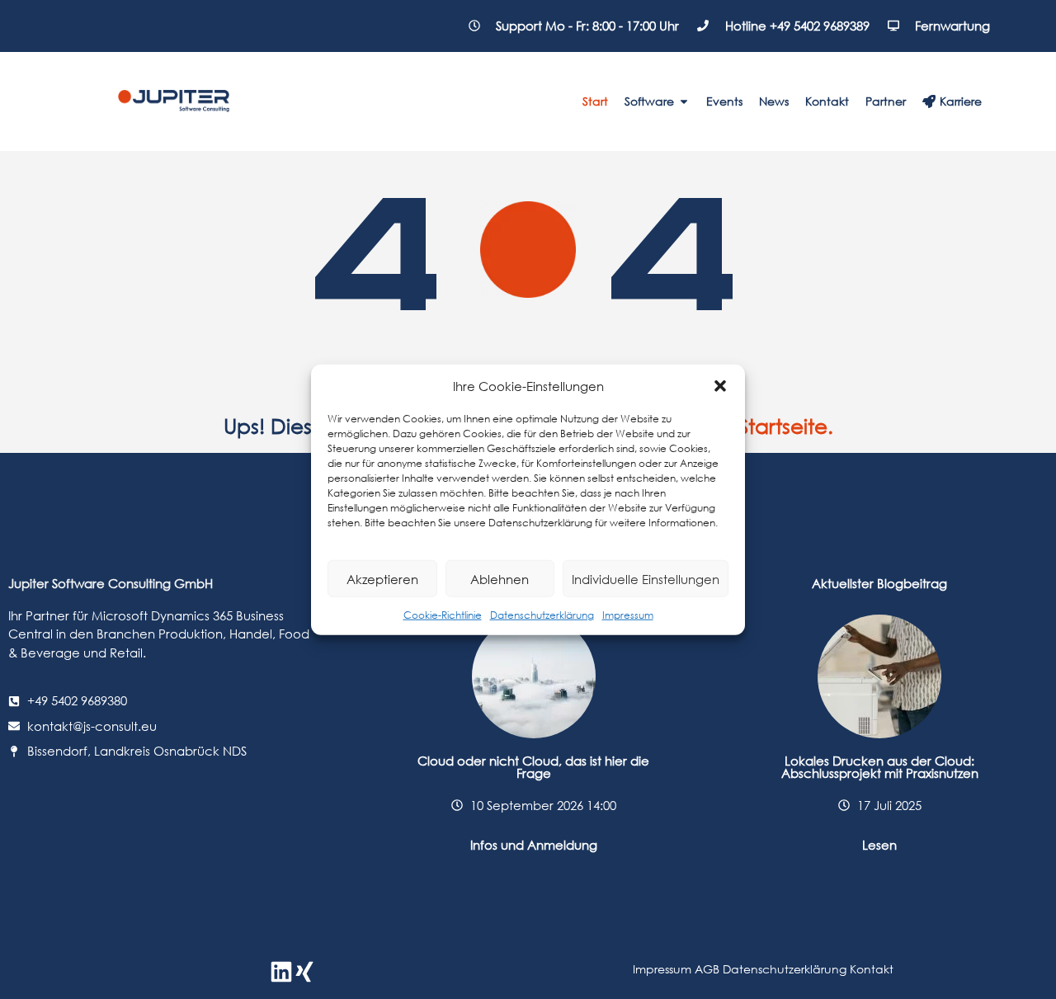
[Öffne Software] (684, 101)
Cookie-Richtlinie (442, 615)
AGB (707, 969)
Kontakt (871, 969)
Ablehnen (499, 578)
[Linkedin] (281, 971)
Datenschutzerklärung (542, 615)
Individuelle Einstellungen (645, 578)
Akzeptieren (382, 578)
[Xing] (304, 971)
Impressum (627, 615)
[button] (720, 386)
